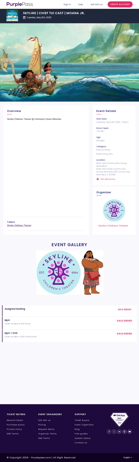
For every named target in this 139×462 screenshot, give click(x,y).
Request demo (46, 429)
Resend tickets (15, 420)
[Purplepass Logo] (19, 4)
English (127, 457)
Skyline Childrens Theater (19, 225)
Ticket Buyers (82, 420)
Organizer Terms (47, 433)
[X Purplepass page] (114, 432)
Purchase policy (16, 424)
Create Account (120, 4)
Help (80, 4)
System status (83, 438)
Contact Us (81, 442)
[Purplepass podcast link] (124, 432)
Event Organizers (84, 424)
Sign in (67, 4)
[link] (114, 179)
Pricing (42, 424)
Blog (77, 429)
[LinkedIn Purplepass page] (119, 432)
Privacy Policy (14, 429)
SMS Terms (13, 433)
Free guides (81, 433)
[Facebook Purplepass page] (109, 432)
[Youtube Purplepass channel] (130, 432)
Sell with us (97, 4)
